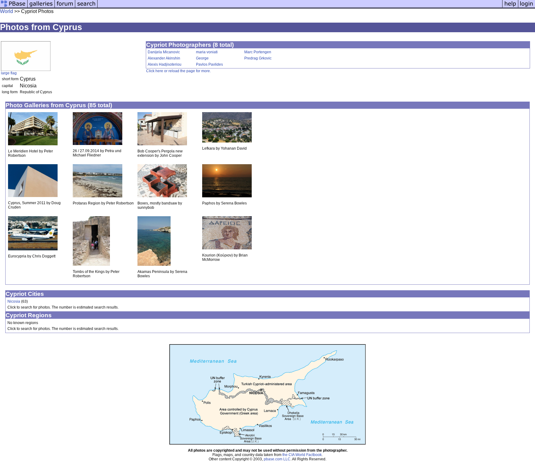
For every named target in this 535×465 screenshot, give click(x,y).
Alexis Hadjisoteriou (164, 64)
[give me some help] (510, 7)
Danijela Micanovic (164, 52)
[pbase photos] (14, 7)
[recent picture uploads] (41, 7)
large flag (9, 73)
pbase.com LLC (277, 459)
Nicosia (13, 301)
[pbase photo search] (86, 7)
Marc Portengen (257, 52)
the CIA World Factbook (302, 455)
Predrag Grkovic (258, 58)
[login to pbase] (526, 7)
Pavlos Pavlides (209, 64)
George (202, 58)
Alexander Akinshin (164, 58)
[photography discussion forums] (65, 7)
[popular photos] (300, 7)
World (6, 11)
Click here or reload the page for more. (178, 71)
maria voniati (207, 52)
